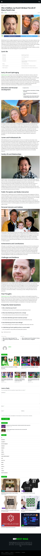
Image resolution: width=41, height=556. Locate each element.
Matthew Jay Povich (5, 75)
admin (6, 12)
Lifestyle (3, 460)
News (2, 464)
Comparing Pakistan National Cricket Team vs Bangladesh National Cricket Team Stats (33, 379)
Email (2, 410)
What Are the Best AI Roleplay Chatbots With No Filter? (28, 527)
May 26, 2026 (8, 430)
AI (1, 437)
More (2, 462)
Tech (2, 468)
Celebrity (5, 5)
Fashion (2, 445)
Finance (2, 447)
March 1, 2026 (11, 12)
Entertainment (4, 443)
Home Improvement (5, 456)
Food (2, 450)
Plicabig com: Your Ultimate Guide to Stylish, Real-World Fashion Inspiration (18, 425)
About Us (12, 552)
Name (2, 406)
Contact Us (7, 552)
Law (2, 458)
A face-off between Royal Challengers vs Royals (29, 366)
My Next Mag (5, 553)
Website (22, 410)
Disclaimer (23, 552)
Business (3, 439)
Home (2, 5)
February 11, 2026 (9, 426)
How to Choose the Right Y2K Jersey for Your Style (28, 493)
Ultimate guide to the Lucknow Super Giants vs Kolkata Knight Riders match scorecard (7, 379)
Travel (2, 470)
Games (2, 452)
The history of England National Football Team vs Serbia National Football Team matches (20, 379)
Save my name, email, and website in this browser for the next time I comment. (17, 415)
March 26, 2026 (4, 369)
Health (2, 454)
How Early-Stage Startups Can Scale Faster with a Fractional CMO (16, 429)
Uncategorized (4, 472)
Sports (2, 466)
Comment (3, 392)
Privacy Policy (17, 552)
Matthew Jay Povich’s (5, 296)
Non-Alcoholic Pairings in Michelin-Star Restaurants (8, 527)
